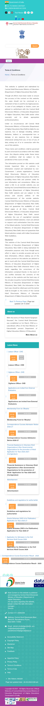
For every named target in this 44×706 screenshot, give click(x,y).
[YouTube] (23, 18)
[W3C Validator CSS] (10, 699)
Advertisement (12, 479)
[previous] (35, 585)
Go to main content (16, 6)
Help (9, 672)
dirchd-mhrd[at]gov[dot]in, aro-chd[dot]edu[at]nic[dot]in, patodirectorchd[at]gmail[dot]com (21, 628)
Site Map (10, 647)
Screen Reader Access (16, 8)
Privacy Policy (12, 662)
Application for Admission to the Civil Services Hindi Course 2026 (20, 538)
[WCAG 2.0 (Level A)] (31, 699)
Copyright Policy (13, 640)
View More (39, 574)
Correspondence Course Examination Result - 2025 (20, 556)
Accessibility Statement (15, 637)
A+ (32, 13)
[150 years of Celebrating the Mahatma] (23, 53)
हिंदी (16, 16)
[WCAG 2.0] (20, 699)
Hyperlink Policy (13, 658)
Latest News (12, 345)
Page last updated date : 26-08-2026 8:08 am (22, 682)
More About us (31, 335)
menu (9, 61)
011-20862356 (16, 613)
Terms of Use (12, 669)
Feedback (10, 651)
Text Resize (19, 13)
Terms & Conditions (12, 70)
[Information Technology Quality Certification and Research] (10, 703)
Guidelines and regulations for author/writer (22, 500)
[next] (42, 585)
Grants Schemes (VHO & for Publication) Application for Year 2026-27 (21, 519)
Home (7, 75)
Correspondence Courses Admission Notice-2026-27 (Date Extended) (21, 356)
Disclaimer (11, 644)
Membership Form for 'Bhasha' (18, 408)
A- (25, 13)
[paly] (39, 585)
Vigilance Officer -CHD (16, 372)
